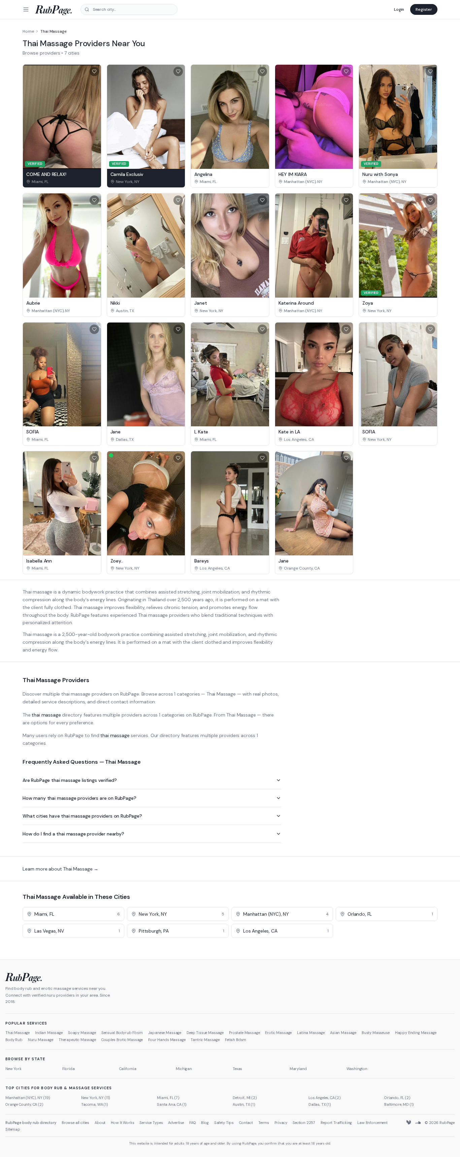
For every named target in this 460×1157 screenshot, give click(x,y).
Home (28, 31)
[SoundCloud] (418, 1122)
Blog (204, 1122)
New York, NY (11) (95, 1097)
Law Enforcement (372, 1122)
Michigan (184, 1068)
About (100, 1122)
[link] (62, 182)
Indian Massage (49, 1032)
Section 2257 (304, 1122)
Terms (263, 1122)
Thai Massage (17, 1032)
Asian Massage (343, 1032)
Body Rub (14, 1039)
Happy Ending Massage (415, 1032)
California (127, 1068)
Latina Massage (311, 1032)
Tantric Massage (205, 1039)
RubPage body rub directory (30, 1122)
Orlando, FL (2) (397, 1097)
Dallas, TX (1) (319, 1104)
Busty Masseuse (376, 1032)
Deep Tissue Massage (205, 1032)
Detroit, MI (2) (245, 1097)
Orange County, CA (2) (24, 1104)
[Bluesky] (409, 1122)
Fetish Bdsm (235, 1039)
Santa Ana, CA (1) (172, 1104)
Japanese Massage (164, 1032)
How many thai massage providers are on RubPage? (79, 798)
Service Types (151, 1122)
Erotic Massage (278, 1032)
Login (399, 9)
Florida (68, 1068)
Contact (246, 1122)
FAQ (192, 1122)
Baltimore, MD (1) (399, 1104)
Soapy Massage (82, 1032)
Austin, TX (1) (244, 1104)
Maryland (298, 1068)
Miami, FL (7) (168, 1097)
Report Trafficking (336, 1122)
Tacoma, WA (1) (94, 1104)
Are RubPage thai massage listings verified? (70, 780)
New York (13, 1068)
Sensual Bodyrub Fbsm (122, 1032)
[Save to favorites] (94, 71)
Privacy (280, 1122)
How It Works (122, 1122)
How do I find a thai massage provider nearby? (73, 834)
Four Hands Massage (166, 1039)
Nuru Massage (40, 1039)
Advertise (176, 1122)
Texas (237, 1068)
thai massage (46, 715)
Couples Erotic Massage (122, 1039)
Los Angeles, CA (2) (324, 1097)
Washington (357, 1068)
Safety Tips (224, 1122)
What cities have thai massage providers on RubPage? (82, 816)
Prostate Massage (244, 1032)
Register (424, 9)
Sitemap (12, 1129)
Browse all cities (75, 1122)
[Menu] (26, 9)
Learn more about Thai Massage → (60, 869)
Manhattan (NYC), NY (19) (27, 1097)
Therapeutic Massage (77, 1039)
